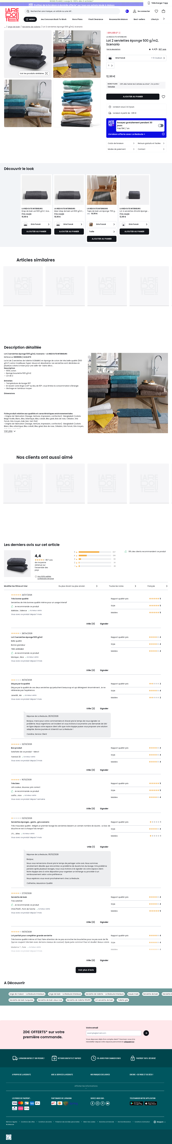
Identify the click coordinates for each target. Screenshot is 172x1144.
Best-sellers (139, 19)
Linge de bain (14, 26)
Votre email (92, 1027)
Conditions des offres (28, 1122)
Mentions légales (11, 1122)
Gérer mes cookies (89, 1122)
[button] (163, 11)
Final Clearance (96, 19)
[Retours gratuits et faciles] (163, 143)
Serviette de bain (150, 994)
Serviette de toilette (31, 26)
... (4, 26)
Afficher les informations (86, 1086)
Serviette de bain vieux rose (50, 1000)
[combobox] (78, 586)
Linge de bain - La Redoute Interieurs (65, 994)
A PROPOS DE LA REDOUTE (21, 1074)
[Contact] (163, 149)
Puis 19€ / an (134, 125)
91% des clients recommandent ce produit (147, 551)
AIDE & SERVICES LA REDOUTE (62, 1074)
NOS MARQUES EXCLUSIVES (100, 1074)
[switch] (140, 126)
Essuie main (133, 994)
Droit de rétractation (124, 1122)
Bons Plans (77, 19)
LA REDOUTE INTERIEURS (116, 37)
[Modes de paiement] (133, 149)
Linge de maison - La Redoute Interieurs (27, 994)
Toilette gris (123, 1000)
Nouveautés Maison (118, 19)
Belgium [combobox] (160, 1122)
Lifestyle (155, 19)
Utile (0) (90, 623)
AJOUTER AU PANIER (133, 96)
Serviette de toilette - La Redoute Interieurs (105, 994)
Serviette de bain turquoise (21, 1000)
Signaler (104, 623)
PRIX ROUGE (26, 213)
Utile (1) (91, 846)
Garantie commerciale (106, 1122)
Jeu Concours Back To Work (53, 19)
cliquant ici (129, 1042)
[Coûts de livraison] (133, 143)
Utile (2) (91, 708)
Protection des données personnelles (67, 1122)
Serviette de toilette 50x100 (79, 1000)
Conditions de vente (45, 1122)
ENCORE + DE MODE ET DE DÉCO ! (141, 1074)
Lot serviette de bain (104, 1000)
